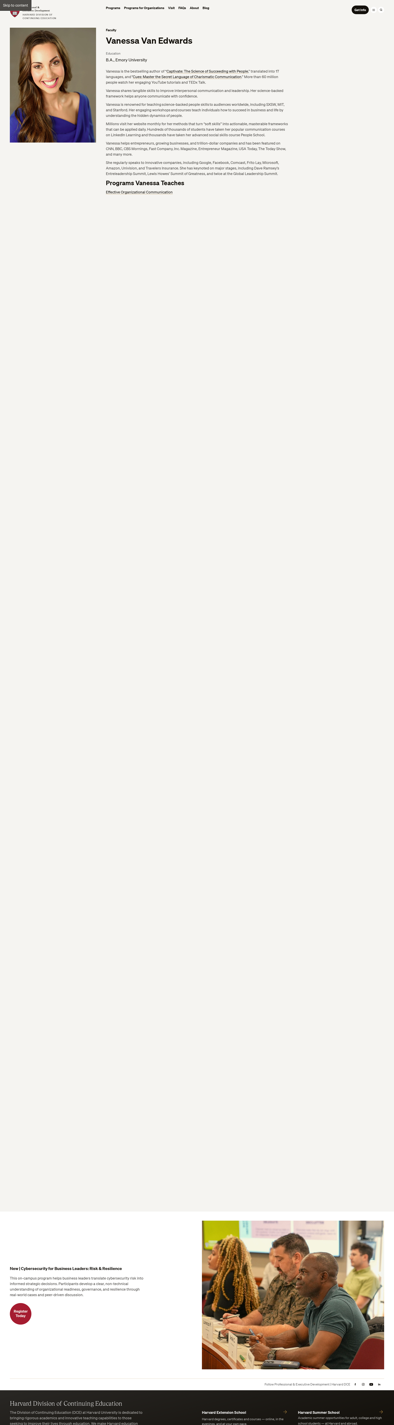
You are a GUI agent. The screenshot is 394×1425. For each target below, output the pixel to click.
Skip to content (15, 5)
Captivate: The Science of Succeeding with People (207, 71)
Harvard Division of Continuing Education (66, 1403)
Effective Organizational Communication (139, 192)
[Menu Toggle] (374, 10)
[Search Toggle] (381, 10)
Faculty (111, 30)
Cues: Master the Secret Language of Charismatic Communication (187, 77)
